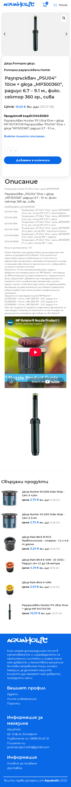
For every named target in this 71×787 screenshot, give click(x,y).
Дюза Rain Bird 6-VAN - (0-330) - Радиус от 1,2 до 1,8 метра (43, 561)
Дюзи (8, 63)
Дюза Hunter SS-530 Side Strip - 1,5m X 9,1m (43, 516)
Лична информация (22, 698)
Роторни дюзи (24, 63)
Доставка (14, 768)
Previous (4, 33)
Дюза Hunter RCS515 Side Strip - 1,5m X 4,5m (43, 493)
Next (66, 33)
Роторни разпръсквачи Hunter (27, 70)
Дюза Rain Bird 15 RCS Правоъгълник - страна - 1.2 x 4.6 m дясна (45, 540)
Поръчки (13, 703)
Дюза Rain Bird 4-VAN (36, 582)
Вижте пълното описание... (25, 136)
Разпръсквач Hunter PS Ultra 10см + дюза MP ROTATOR (45, 606)
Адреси (12, 694)
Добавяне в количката (33, 160)
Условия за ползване (22, 763)
